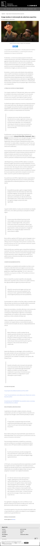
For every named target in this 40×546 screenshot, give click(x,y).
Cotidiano (4, 531)
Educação (4, 532)
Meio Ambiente (5, 534)
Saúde (21, 532)
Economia (4, 536)
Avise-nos (13, 519)
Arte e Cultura (23, 529)
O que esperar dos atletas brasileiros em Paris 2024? (16, 390)
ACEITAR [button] (26, 542)
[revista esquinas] (9, 4)
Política (3, 529)
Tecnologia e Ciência (24, 534)
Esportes (3, 13)
